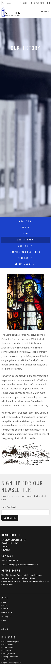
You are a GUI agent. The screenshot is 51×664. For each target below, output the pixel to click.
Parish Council (7, 644)
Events (4, 605)
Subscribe (10, 517)
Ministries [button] (5, 612)
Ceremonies (25, 258)
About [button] (4, 620)
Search (24, 2)
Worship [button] (4, 616)
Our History (25, 239)
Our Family (25, 245)
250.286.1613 (38, 2)
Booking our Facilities (25, 251)
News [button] (3, 608)
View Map (5, 549)
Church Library (7, 647)
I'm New (25, 227)
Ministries (9, 637)
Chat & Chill (6, 650)
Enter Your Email (8, 507)
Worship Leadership (9, 656)
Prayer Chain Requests (11, 662)
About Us (25, 221)
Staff (25, 233)
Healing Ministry (8, 653)
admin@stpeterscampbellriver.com (23, 564)
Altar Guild (5, 659)
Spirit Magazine (25, 264)
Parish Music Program (10, 641)
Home (3, 602)
